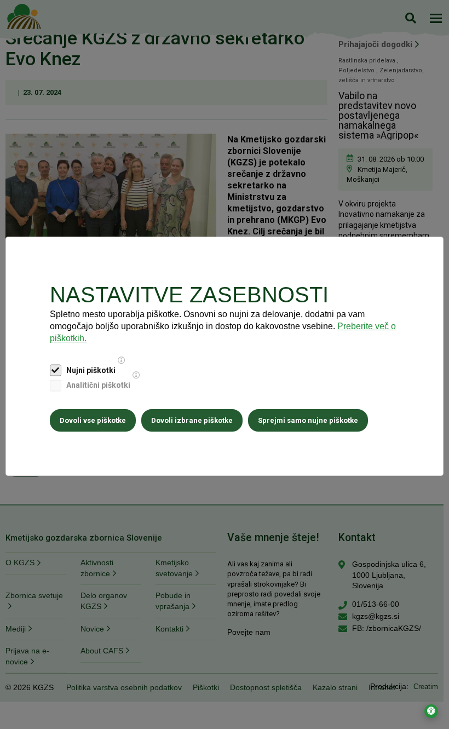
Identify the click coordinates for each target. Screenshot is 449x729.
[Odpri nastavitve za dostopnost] (431, 711)
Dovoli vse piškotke (93, 420)
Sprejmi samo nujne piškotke (308, 420)
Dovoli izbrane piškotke (192, 420)
